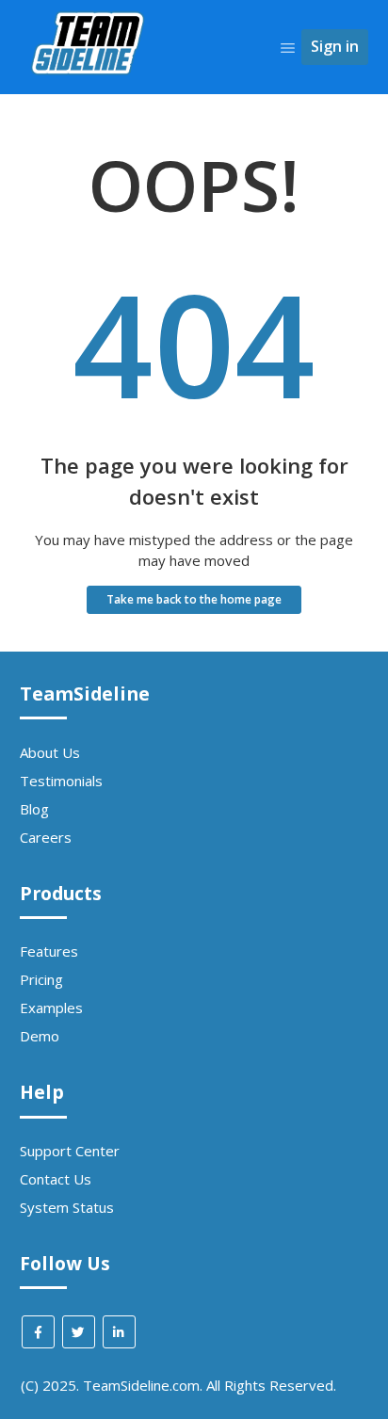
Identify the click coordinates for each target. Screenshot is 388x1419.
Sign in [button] (335, 46)
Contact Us (55, 1178)
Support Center (70, 1150)
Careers (46, 837)
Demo (39, 1035)
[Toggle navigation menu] (288, 47)
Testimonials (61, 780)
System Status (67, 1207)
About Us (50, 752)
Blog (34, 808)
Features (49, 951)
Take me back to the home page (194, 599)
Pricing (41, 979)
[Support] (90, 109)
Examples (51, 1007)
